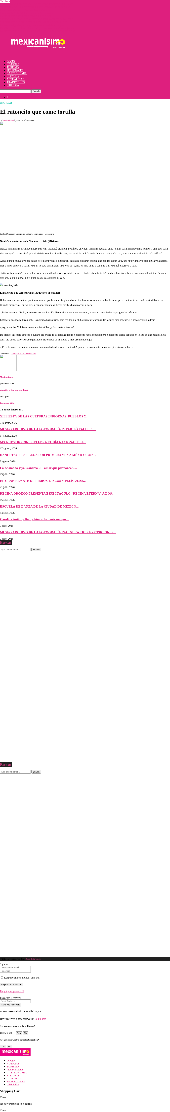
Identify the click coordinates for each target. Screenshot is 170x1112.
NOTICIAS (13, 64)
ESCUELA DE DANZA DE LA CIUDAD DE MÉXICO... (39, 506)
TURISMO (13, 67)
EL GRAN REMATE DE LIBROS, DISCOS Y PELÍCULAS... (43, 480)
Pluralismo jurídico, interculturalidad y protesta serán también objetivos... (38, 28)
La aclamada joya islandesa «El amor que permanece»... (38, 468)
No (25, 1033)
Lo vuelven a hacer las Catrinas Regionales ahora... (27, 10)
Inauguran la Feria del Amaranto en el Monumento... (27, 13)
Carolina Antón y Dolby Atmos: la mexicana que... (34, 519)
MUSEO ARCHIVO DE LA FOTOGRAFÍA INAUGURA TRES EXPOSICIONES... (58, 532)
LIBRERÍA (13, 85)
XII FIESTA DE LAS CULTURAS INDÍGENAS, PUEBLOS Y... (35, 7)
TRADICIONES (16, 82)
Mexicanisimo (8, 120)
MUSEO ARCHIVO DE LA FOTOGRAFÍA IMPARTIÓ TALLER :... (38, 19)
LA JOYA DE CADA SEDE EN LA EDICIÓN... (26, 16)
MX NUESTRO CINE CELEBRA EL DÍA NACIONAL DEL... (34, 22)
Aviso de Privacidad (33, 959)
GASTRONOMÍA (17, 73)
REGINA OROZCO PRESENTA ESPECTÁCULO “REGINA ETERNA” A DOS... (57, 493)
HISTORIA (13, 76)
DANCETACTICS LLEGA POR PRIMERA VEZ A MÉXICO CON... (38, 31)
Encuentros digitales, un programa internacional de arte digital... (33, 25)
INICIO (11, 61)
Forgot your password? (12, 991)
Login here (40, 1018)
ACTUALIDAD (16, 79)
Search (36, 91)
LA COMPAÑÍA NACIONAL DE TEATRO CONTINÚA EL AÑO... (38, 4)
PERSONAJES (15, 70)
